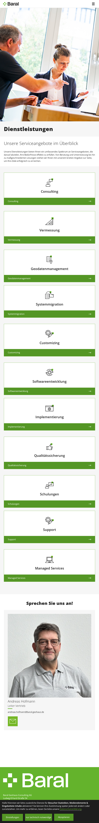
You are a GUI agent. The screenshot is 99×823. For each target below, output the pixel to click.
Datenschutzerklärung (70, 809)
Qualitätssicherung (17, 465)
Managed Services (16, 578)
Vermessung (14, 239)
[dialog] (49, 811)
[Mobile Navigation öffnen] (93, 4)
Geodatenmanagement (19, 278)
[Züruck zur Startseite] (11, 4)
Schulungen (13, 503)
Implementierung (16, 426)
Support (12, 539)
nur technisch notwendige (38, 817)
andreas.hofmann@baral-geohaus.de (26, 712)
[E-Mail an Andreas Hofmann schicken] (13, 721)
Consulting (13, 201)
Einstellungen (12, 817)
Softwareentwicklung (18, 391)
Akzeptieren (64, 817)
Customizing (14, 352)
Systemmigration (16, 313)
